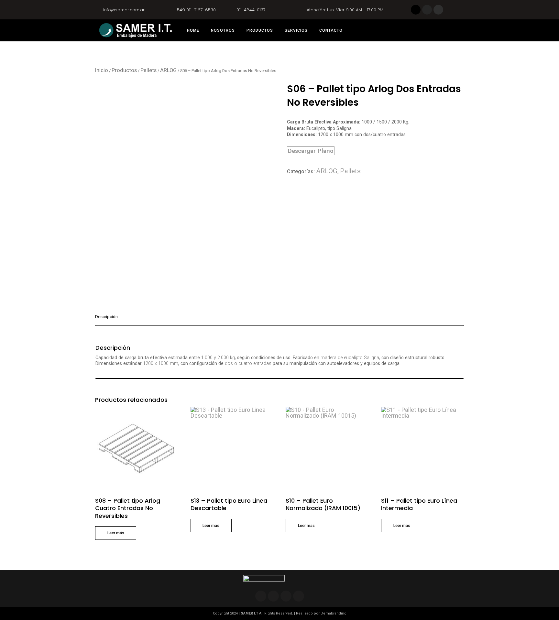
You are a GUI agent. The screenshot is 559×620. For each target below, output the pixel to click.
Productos (260, 30)
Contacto (331, 30)
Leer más (115, 532)
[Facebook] (416, 10)
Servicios (296, 30)
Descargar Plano (311, 150)
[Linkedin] (438, 10)
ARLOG (168, 70)
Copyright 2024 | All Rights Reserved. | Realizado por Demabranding (279, 613)
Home (193, 30)
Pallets (148, 70)
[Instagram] (427, 10)
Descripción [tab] (106, 317)
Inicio (101, 70)
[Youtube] (298, 596)
